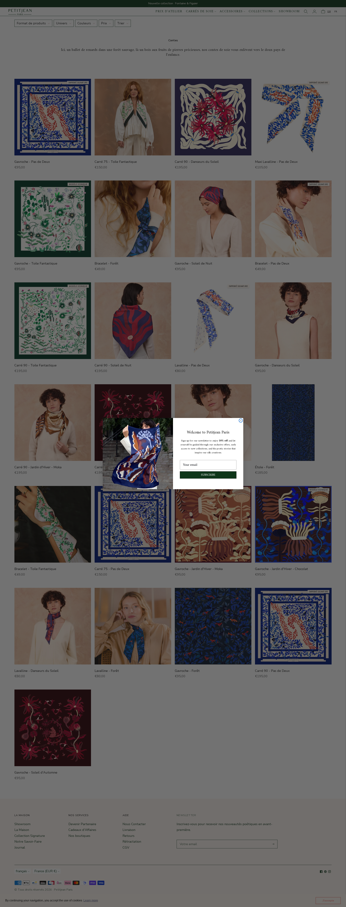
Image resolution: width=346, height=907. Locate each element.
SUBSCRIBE (208, 474)
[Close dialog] (241, 420)
